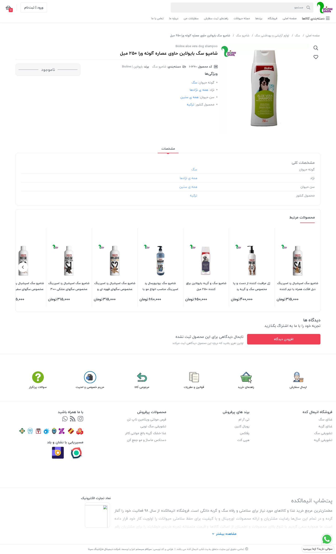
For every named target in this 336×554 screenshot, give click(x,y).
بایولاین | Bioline (132, 66)
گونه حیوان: (206, 82)
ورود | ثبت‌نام (33, 7)
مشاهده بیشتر (226, 534)
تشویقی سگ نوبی (153, 426)
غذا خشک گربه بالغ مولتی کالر (145, 433)
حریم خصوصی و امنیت (90, 387)
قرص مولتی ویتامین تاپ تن (146, 419)
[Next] (23, 267)
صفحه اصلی (313, 35)
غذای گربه (325, 426)
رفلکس (244, 433)
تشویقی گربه (323, 440)
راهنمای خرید (246, 387)
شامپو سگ (242, 35)
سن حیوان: (207, 97)
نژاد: (211, 90)
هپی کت (243, 440)
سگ (297, 35)
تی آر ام (244, 419)
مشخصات (168, 148)
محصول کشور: (204, 104)
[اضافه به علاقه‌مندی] (315, 57)
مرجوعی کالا (142, 387)
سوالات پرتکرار (38, 387)
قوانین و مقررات (194, 387)
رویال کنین (242, 426)
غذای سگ (325, 419)
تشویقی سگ (323, 433)
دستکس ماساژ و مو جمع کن (146, 440)
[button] (315, 18)
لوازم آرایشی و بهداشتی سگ (272, 35)
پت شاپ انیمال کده (197, 549)
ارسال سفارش (298, 387)
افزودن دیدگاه (283, 339)
